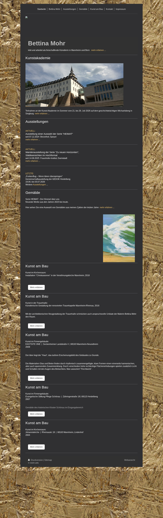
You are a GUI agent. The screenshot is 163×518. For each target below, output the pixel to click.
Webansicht (129, 460)
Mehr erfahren (36, 287)
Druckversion (36, 460)
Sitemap (48, 460)
